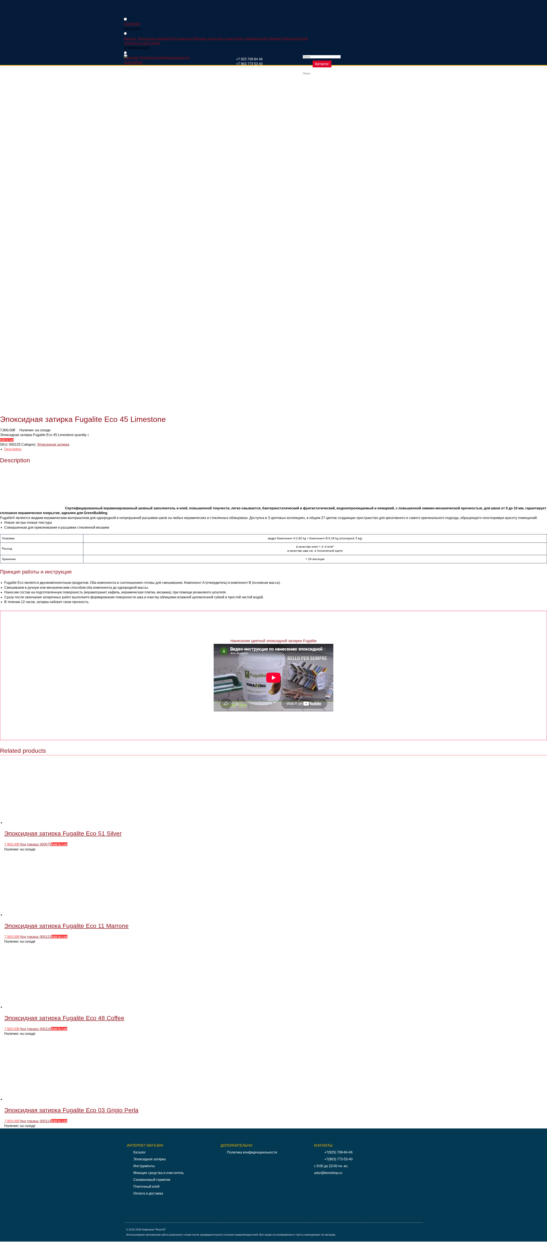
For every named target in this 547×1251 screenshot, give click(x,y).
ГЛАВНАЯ (132, 24)
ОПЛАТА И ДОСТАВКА (142, 43)
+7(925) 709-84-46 (338, 1152)
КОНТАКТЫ (133, 62)
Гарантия (131, 57)
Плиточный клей (295, 38)
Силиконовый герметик (262, 38)
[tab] (275, 449)
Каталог (322, 64)
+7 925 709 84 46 (249, 59)
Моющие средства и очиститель (218, 38)
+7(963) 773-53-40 (338, 1159)
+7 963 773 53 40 (249, 64)
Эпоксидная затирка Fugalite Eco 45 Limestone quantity (43, 435)
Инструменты (181, 38)
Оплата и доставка (148, 1193)
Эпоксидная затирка (153, 38)
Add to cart (7, 440)
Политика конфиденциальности (165, 57)
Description (13, 449)
